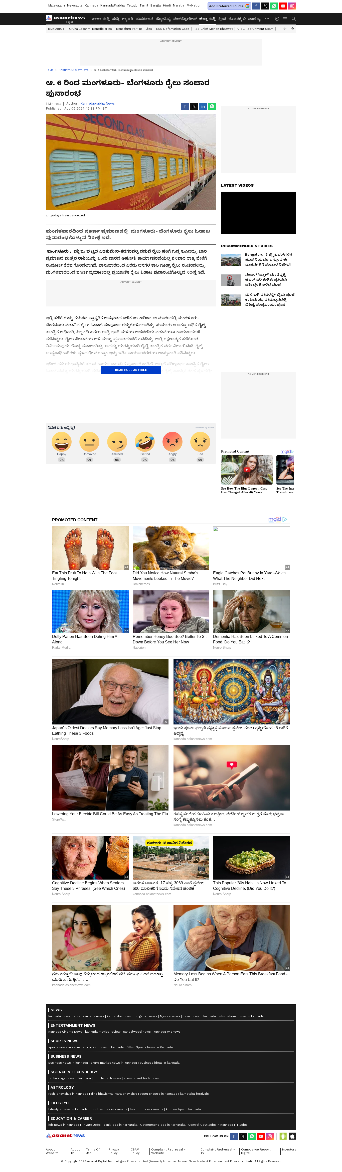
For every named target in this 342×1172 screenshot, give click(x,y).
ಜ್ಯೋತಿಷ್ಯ (163, 19)
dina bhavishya (102, 1093)
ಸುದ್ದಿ (115, 19)
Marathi (179, 5)
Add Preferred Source (226, 6)
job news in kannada (63, 1124)
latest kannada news (88, 1016)
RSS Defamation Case (172, 29)
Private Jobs (91, 1124)
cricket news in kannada (105, 1047)
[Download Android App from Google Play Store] (283, 1136)
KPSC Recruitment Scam (255, 29)
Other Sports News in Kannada (149, 1047)
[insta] (292, 6)
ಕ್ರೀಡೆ (222, 19)
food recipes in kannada (108, 1109)
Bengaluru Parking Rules (134, 29)
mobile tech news (107, 1078)
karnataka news (119, 1016)
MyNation (194, 5)
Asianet (65, 1135)
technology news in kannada (69, 1078)
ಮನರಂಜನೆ (144, 19)
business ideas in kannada (160, 1062)
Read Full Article (131, 370)
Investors (289, 1149)
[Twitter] (265, 6)
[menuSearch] (294, 19)
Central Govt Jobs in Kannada (210, 1124)
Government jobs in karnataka (163, 1124)
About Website (52, 1151)
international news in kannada (241, 1016)
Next (292, 29)
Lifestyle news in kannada (68, 1109)
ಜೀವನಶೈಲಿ (237, 19)
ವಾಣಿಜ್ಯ (254, 19)
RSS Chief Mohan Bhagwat (213, 29)
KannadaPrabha (112, 5)
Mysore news (170, 1016)
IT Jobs (241, 1124)
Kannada (91, 5)
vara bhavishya (126, 1093)
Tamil (143, 5)
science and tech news (141, 1078)
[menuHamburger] (285, 19)
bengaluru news (145, 1016)
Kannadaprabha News (97, 103)
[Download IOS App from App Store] (292, 1136)
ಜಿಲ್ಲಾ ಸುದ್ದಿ (207, 19)
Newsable (75, 5)
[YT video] (283, 6)
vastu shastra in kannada (158, 1093)
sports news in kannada (66, 1047)
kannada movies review (102, 1031)
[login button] (278, 19)
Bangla (155, 5)
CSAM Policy (135, 1151)
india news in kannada (199, 1016)
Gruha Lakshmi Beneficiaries (90, 29)
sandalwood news (137, 1031)
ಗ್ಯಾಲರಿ (127, 19)
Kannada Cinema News (65, 1031)
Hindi (167, 5)
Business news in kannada (68, 1062)
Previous (285, 29)
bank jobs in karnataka (120, 1124)
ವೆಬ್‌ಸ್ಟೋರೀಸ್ (185, 19)
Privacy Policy (114, 1151)
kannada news (59, 1016)
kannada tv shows (167, 1031)
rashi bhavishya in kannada (68, 1093)
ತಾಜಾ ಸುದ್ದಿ (101, 19)
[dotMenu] (267, 19)
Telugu (132, 5)
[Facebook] (256, 6)
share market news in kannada (114, 1062)
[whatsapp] (274, 6)
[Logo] (67, 19)
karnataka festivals (194, 1093)
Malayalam (56, 5)
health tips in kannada (146, 1109)
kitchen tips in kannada (183, 1109)
